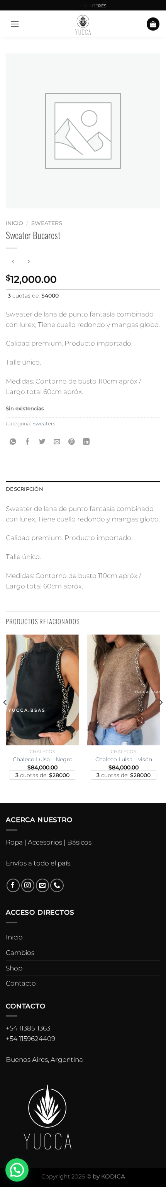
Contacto (21, 983)
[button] (17, 1170)
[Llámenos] (57, 885)
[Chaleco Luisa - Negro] (42, 690)
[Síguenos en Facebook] (13, 885)
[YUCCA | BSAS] (83, 24)
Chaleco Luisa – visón (123, 759)
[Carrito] (153, 24)
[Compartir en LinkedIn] (86, 442)
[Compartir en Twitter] (42, 442)
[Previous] (5, 718)
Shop (14, 968)
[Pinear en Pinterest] (71, 442)
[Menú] (15, 24)
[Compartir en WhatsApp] (13, 442)
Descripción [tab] (24, 489)
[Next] (160, 718)
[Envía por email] (57, 442)
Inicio (14, 223)
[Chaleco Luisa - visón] (123, 690)
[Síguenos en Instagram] (28, 885)
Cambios (20, 952)
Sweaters (46, 223)
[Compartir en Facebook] (28, 442)
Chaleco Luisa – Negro (43, 759)
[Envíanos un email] (42, 885)
